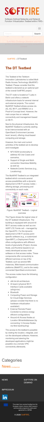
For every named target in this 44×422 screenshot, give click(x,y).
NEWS (5, 379)
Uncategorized (15, 367)
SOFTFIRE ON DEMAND (30, 381)
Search (37, 33)
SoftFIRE (25, 414)
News (6, 366)
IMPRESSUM (8, 389)
